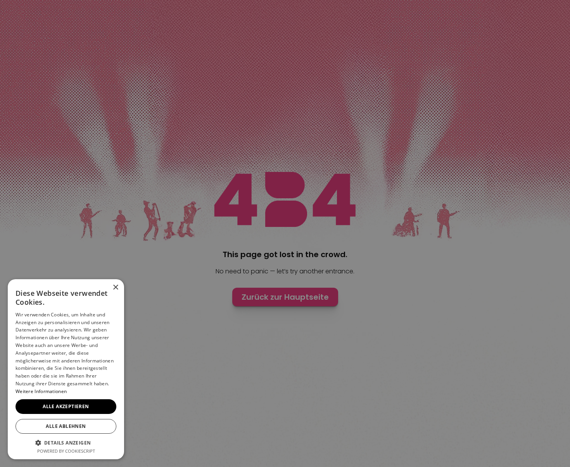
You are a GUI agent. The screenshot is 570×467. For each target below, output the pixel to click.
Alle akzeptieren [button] (66, 406)
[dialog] (285, 233)
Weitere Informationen (41, 391)
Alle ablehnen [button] (66, 426)
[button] (66, 442)
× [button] (115, 287)
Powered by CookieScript (66, 451)
